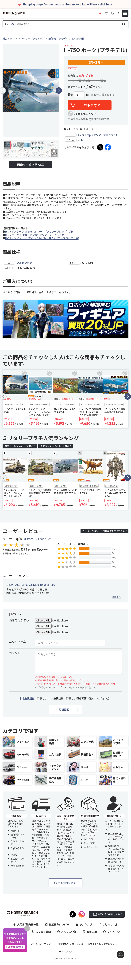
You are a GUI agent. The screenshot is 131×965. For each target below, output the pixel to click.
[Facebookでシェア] (108, 147)
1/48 (80, 140)
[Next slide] (59, 90)
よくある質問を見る (64, 883)
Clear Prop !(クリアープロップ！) (97, 135)
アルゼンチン (24, 263)
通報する (116, 597)
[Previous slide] (3, 396)
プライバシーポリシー (42, 943)
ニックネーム (17, 641)
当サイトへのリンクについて (102, 943)
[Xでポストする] (100, 147)
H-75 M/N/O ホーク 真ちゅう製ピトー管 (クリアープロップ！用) (42, 238)
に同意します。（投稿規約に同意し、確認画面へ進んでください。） (67, 698)
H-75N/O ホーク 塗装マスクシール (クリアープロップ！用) (39, 231)
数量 (70, 94)
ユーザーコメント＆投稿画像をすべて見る (104, 531)
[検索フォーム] (117, 13)
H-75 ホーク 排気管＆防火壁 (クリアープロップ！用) (35, 235)
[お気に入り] (106, 13)
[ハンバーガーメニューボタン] (125, 13)
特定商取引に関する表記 (70, 943)
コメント (14, 653)
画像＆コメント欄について (37, 539)
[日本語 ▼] (100, 13)
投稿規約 (29, 698)
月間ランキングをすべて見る (54, 446)
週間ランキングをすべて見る (19, 446)
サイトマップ (65, 951)
